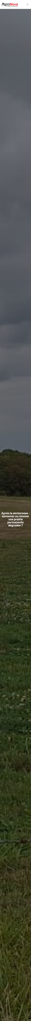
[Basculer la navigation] (27, 4)
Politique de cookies (5, 1012)
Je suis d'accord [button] (25, 1018)
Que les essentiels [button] (15, 1018)
